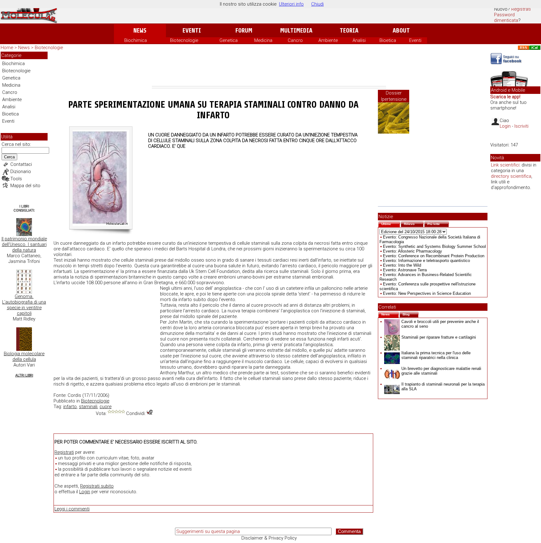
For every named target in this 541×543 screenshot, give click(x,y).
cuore (105, 406)
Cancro (295, 40)
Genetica (228, 40)
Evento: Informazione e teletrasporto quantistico (426, 260)
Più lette (438, 223)
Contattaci (21, 164)
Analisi (359, 40)
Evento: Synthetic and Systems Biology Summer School (434, 246)
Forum (243, 30)
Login (84, 491)
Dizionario (20, 171)
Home (7, 47)
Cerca (9, 157)
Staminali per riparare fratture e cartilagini (438, 337)
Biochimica (135, 40)
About (401, 30)
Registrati (521, 9)
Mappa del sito (25, 185)
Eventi (192, 30)
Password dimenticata (506, 17)
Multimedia (296, 30)
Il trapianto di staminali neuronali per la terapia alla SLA (443, 386)
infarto (70, 406)
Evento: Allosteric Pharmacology (412, 251)
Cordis (74, 395)
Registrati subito (97, 486)
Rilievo (414, 223)
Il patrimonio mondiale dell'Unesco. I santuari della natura (24, 244)
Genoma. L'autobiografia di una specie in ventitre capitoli (24, 305)
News (139, 30)
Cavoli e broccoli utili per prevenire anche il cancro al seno (440, 324)
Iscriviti (521, 126)
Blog (411, 313)
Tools (16, 179)
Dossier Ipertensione (393, 96)
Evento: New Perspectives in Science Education (427, 293)
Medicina (263, 40)
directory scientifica (511, 176)
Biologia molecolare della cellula (24, 356)
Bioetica (387, 40)
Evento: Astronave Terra (405, 270)
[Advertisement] (269, 69)
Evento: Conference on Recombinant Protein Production (433, 256)
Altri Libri (24, 375)
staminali (88, 406)
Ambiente (328, 40)
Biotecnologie (184, 40)
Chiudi (317, 4)
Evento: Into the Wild (402, 265)
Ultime (390, 223)
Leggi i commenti (72, 509)
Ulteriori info (291, 4)
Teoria (349, 30)
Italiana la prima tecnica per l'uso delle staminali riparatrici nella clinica (436, 355)
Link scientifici (505, 165)
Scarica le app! (505, 97)
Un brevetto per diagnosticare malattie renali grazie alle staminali (441, 371)
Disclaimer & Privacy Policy (269, 538)
